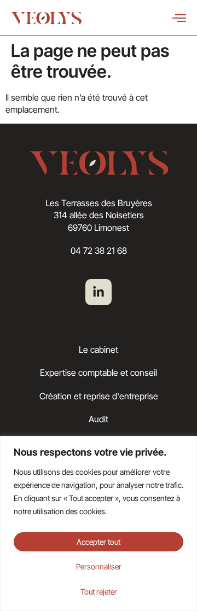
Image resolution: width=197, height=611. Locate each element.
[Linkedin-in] (98, 292)
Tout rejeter (98, 591)
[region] (98, 523)
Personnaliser (98, 566)
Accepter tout (98, 541)
